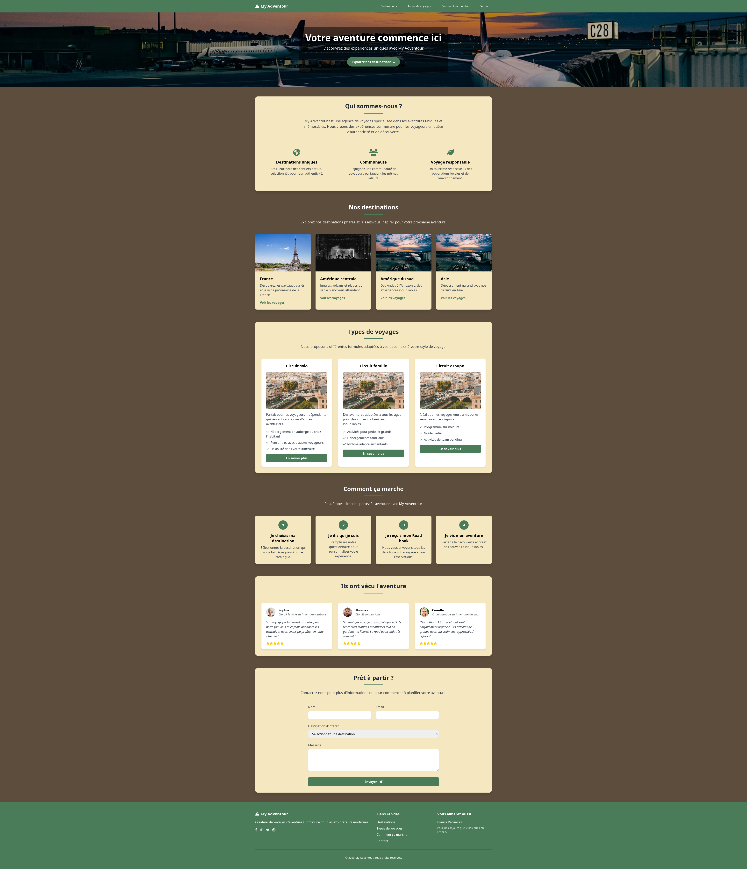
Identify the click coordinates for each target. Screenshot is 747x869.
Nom (311, 707)
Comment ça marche (455, 6)
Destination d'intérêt (323, 726)
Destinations (389, 6)
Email (380, 707)
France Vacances (449, 822)
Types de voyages (419, 6)
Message (314, 745)
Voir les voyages (272, 302)
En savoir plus (297, 458)
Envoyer (371, 782)
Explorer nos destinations (371, 62)
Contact (484, 6)
